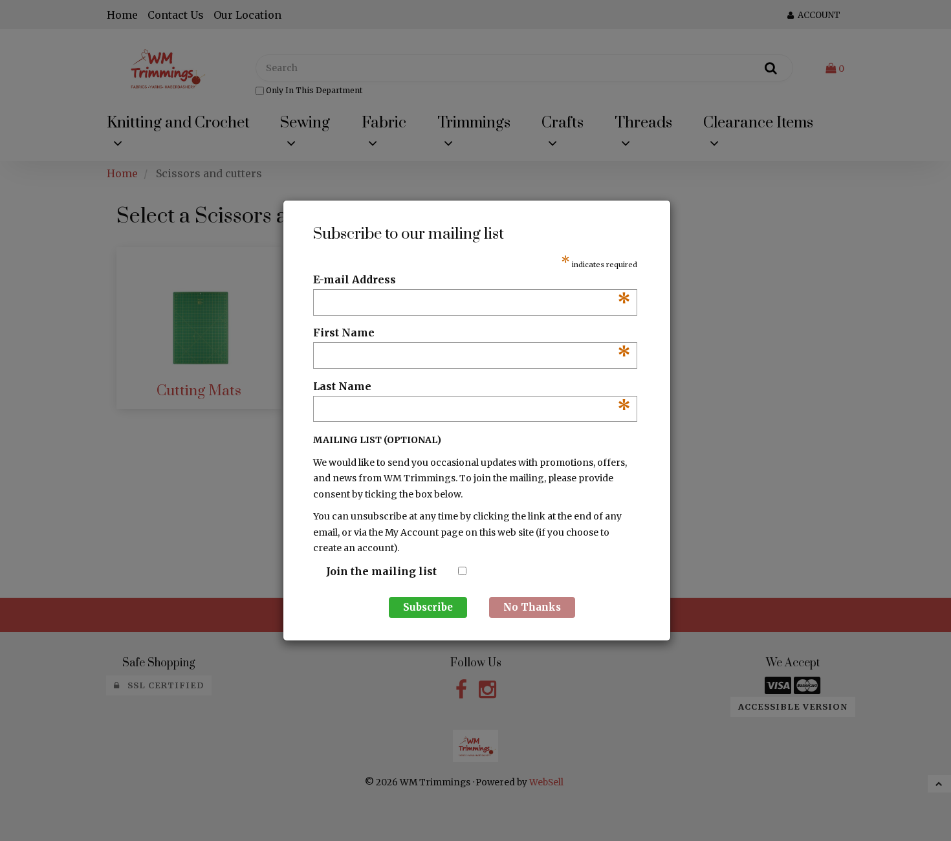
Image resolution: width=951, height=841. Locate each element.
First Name (472, 333)
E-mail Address (472, 280)
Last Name (472, 387)
